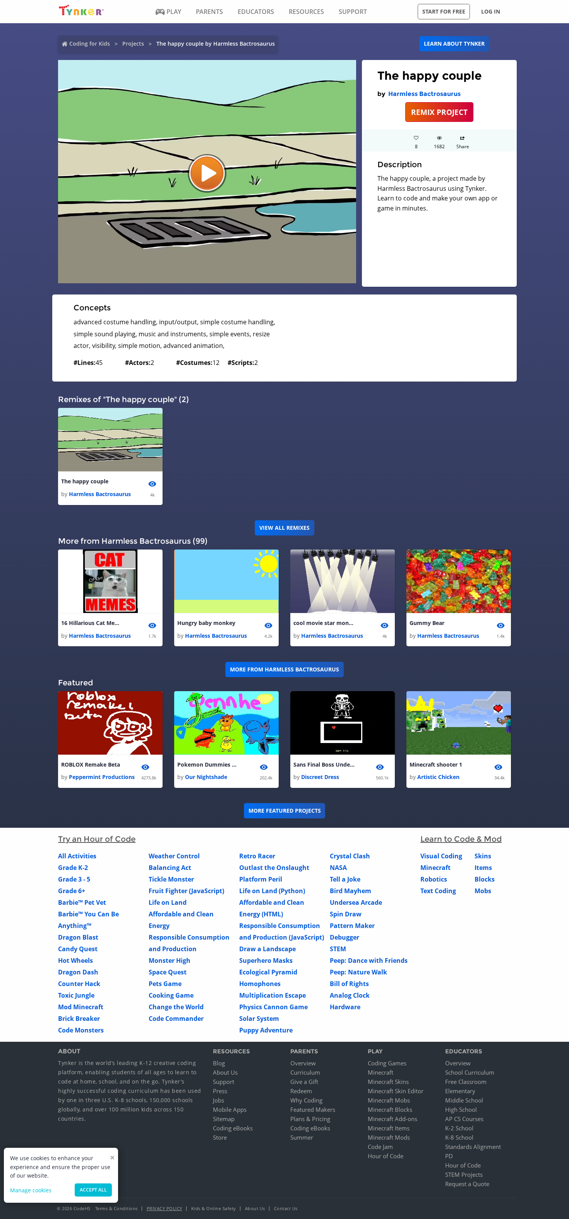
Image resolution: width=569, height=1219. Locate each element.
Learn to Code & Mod (461, 839)
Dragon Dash (78, 972)
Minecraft (435, 867)
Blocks (485, 879)
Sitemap (224, 1119)
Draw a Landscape (267, 949)
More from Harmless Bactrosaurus (284, 669)
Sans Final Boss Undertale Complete (324, 764)
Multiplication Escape (272, 995)
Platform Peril (260, 879)
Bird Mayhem (350, 891)
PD (449, 1156)
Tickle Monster (171, 879)
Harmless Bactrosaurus (424, 94)
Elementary (460, 1091)
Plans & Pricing (310, 1119)
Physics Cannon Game (273, 1007)
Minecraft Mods (389, 1137)
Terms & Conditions (116, 1208)
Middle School (464, 1100)
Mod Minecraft (80, 1007)
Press (220, 1091)
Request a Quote (467, 1184)
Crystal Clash (350, 856)
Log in (490, 11)
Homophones (260, 983)
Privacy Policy (164, 1208)
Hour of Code (385, 1156)
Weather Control (174, 856)
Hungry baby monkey (206, 623)
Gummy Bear (427, 623)
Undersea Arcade (356, 902)
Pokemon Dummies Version (208, 764)
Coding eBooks (233, 1128)
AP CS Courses (464, 1119)
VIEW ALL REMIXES (284, 527)
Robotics (433, 879)
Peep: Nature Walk (358, 972)
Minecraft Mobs (389, 1100)
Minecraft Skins (388, 1081)
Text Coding (438, 891)
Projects (133, 43)
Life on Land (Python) (272, 891)
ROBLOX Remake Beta (90, 764)
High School (461, 1109)
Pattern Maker (352, 925)
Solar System (259, 1018)
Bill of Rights (349, 983)
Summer (301, 1137)
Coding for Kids (89, 43)
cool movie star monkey (324, 623)
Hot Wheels (75, 960)
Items (483, 867)
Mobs (483, 891)
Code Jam (380, 1147)
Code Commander (176, 1018)
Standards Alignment (473, 1147)
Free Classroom (466, 1081)
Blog (219, 1063)
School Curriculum (469, 1072)
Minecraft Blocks (390, 1109)
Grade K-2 (73, 867)
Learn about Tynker (454, 43)
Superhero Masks (266, 960)
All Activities (77, 856)
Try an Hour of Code (96, 839)
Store (220, 1137)
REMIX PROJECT (439, 112)
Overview (303, 1063)
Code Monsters (81, 1030)
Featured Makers (312, 1109)
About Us (225, 1072)
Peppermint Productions (102, 777)
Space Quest (168, 972)
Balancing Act (170, 867)
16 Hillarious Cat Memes (92, 623)
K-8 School (459, 1137)
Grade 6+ (71, 891)
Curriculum (305, 1072)
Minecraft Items (389, 1128)
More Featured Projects (285, 810)
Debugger (344, 937)
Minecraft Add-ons (392, 1119)
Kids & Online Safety (213, 1208)
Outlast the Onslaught (274, 867)
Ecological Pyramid (268, 972)
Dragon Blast (78, 937)
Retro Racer (257, 856)
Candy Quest (78, 949)
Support (223, 1081)
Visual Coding (441, 856)
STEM (338, 949)
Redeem (301, 1091)
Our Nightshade (206, 777)
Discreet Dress (320, 777)
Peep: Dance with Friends (369, 960)
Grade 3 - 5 (74, 879)
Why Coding (306, 1100)
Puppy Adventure (266, 1030)
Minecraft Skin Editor (395, 1091)
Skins (483, 856)
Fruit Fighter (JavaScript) (186, 891)
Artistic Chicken (438, 777)
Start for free (443, 11)
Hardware (345, 1007)
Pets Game (165, 983)
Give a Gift (304, 1081)
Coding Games (387, 1063)
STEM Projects (464, 1174)
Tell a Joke (345, 879)
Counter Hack (79, 983)
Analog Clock (350, 995)
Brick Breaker (79, 1018)
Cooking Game (171, 995)
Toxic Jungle (76, 995)
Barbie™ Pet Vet (82, 902)
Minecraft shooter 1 (436, 764)
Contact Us (286, 1208)
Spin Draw (346, 914)
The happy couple (84, 481)
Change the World (176, 1007)
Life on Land (168, 902)
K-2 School (459, 1128)
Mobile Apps (230, 1109)
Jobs (218, 1100)
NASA (338, 867)
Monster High (169, 960)
